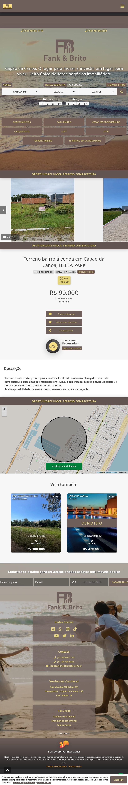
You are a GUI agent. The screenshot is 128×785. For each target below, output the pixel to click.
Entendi (118, 779)
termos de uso (44, 782)
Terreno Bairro (42, 140)
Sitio (106, 131)
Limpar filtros (116, 84)
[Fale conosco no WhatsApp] (60, 629)
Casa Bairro (64, 122)
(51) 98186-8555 (97, 30)
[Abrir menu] (122, 6)
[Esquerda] (3, 210)
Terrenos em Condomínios (85, 140)
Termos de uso (74, 766)
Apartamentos (22, 122)
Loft (64, 131)
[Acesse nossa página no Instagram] (67, 629)
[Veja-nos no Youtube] (56, 636)
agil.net (75, 751)
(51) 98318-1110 (33, 30)
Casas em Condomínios (106, 122)
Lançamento (22, 131)
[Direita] (125, 210)
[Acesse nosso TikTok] (75, 629)
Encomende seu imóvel (64, 720)
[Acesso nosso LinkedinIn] (72, 636)
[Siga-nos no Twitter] (64, 636)
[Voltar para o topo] (7, 770)
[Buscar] (121, 91)
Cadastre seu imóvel (64, 716)
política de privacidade (24, 782)
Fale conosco (64, 724)
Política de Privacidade (56, 766)
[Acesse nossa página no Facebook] (53, 629)
